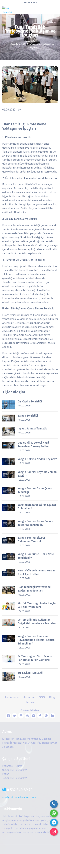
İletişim (30, 702)
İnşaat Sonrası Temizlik (32, 428)
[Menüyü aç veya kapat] (56, 8)
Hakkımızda (11, 697)
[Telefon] (54, 804)
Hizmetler (29, 697)
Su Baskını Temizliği (30, 672)
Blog (52, 697)
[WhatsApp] (54, 813)
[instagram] (54, 832)
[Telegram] (54, 822)
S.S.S (42, 697)
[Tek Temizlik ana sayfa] (10, 10)
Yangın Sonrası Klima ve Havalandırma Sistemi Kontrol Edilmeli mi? (36, 640)
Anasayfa (30, 41)
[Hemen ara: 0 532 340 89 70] (30, 2)
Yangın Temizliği (28, 415)
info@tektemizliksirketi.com (19, 797)
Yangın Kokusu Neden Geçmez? (37, 459)
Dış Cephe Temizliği (30, 401)
